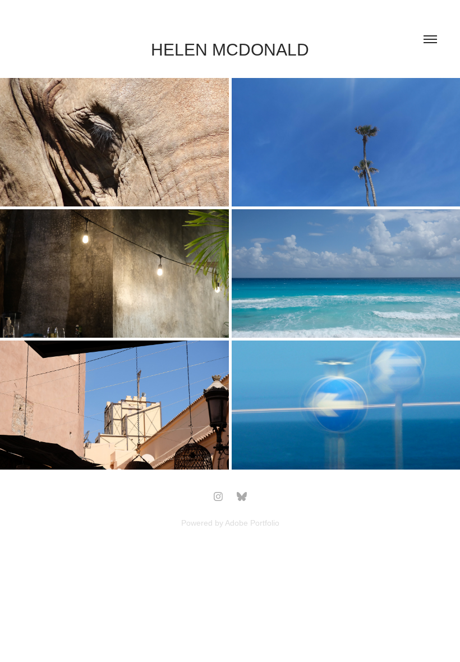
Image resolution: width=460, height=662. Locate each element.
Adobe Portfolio (252, 522)
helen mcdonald (230, 49)
